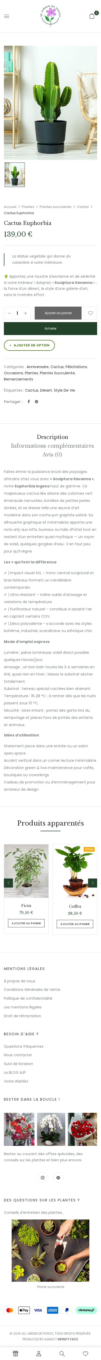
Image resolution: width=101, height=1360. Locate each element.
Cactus (83, 206)
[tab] (52, 437)
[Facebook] (29, 401)
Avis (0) (52, 455)
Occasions (13, 373)
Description (52, 437)
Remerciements (18, 379)
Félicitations (76, 366)
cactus (31, 390)
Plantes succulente (55, 206)
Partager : (13, 401)
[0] (92, 16)
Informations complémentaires (52, 446)
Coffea (75, 906)
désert (46, 390)
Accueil (10, 206)
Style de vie (64, 390)
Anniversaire (38, 366)
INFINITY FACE (68, 1339)
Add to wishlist (90, 313)
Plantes (28, 206)
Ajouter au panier (58, 313)
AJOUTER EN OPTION (32, 345)
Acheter (50, 328)
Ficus (26, 906)
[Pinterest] (36, 401)
